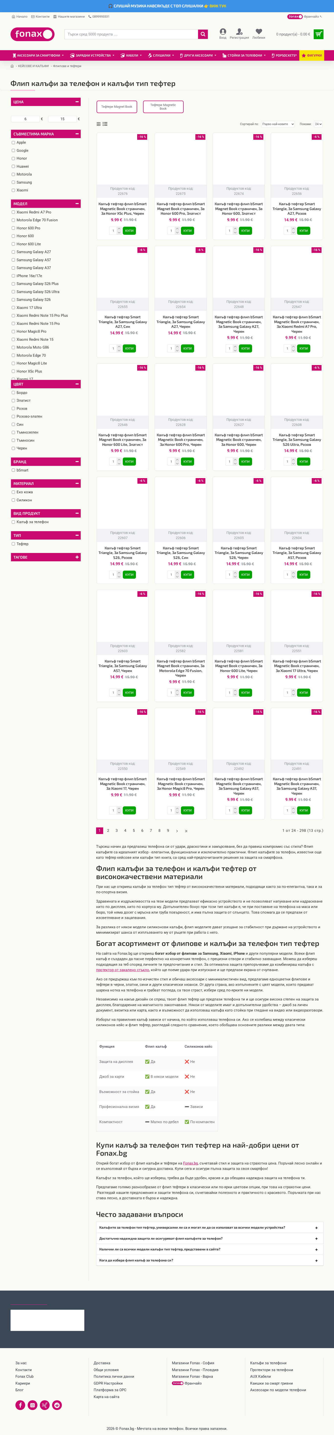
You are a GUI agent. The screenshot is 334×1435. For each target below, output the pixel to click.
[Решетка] (98, 124)
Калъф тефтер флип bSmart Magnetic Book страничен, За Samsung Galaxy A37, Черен (297, 785)
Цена (18, 101)
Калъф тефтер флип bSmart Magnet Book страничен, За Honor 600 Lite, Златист (123, 440)
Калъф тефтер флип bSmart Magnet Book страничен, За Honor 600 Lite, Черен (239, 666)
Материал (23, 483)
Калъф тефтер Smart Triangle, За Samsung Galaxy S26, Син (180, 553)
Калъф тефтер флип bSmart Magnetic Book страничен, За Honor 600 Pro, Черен (181, 440)
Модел (20, 203)
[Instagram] (32, 1405)
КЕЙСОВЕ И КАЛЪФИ (33, 66)
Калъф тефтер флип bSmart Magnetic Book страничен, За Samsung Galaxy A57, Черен (239, 785)
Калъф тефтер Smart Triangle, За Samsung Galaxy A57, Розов (297, 553)
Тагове (20, 557)
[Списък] (105, 124)
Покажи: (306, 124)
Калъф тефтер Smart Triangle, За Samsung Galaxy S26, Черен (239, 553)
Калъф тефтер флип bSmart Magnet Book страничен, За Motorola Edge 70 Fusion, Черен (181, 668)
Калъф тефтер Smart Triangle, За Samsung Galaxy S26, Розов (123, 553)
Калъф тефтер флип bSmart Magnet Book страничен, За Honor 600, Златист (239, 208)
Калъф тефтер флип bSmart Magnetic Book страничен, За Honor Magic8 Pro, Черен (181, 783)
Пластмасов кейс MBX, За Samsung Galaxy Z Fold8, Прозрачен (57, 1314)
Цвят (18, 384)
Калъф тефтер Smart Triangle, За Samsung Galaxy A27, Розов (297, 208)
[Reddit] (57, 1405)
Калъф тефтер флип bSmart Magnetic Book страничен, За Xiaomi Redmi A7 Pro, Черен (297, 324)
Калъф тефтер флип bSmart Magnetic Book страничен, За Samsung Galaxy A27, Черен (239, 324)
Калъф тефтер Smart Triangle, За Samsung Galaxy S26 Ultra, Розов (297, 440)
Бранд (19, 461)
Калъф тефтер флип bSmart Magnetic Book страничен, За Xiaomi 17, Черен (123, 783)
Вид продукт (26, 513)
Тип (17, 535)
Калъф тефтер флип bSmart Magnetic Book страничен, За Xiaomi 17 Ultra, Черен (297, 666)
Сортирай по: (249, 124)
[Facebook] (20, 1405)
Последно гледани (29, 1300)
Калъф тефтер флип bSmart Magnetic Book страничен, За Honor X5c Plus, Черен (123, 208)
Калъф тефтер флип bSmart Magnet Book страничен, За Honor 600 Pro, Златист (181, 208)
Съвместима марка (33, 133)
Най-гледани (65, 1300)
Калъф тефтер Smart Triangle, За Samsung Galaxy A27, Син (123, 322)
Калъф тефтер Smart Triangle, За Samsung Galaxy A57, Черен (123, 666)
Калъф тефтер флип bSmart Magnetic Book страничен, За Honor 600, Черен (239, 440)
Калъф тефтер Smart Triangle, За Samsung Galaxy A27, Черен (180, 322)
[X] (45, 1405)
